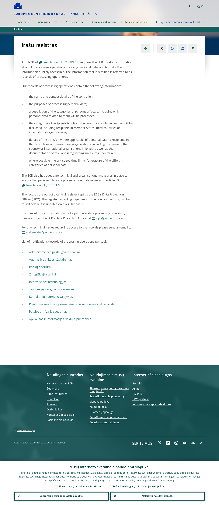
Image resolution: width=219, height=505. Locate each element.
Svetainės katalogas (26, 430)
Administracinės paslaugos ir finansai (54, 252)
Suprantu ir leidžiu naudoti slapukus (61, 496)
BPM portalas (140, 399)
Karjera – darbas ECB (60, 383)
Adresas (52, 404)
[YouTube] (184, 442)
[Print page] (145, 48)
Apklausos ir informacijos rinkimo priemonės (60, 319)
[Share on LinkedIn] (182, 48)
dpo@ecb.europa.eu (110, 218)
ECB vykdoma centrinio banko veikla (176, 22)
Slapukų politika (100, 401)
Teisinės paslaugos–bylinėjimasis (51, 289)
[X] (159, 442)
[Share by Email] (192, 48)
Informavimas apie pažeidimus (151, 404)
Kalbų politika (98, 407)
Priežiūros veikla (74, 22)
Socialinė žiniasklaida (60, 420)
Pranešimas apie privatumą (107, 396)
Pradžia (18, 29)
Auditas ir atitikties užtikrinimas (50, 259)
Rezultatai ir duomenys (104, 22)
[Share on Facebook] (172, 48)
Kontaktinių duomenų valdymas (51, 297)
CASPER (137, 394)
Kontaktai (53, 399)
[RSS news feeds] (201, 442)
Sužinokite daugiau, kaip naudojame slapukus (138, 487)
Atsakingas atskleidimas (104, 422)
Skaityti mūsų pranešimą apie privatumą (81, 487)
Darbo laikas (54, 409)
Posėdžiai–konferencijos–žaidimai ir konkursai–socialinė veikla (72, 304)
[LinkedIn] (167, 442)
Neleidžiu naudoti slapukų (157, 496)
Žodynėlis (53, 389)
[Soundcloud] (193, 442)
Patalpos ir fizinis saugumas (48, 311)
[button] (194, 6)
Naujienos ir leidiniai (136, 22)
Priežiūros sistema (47, 22)
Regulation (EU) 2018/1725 (61, 62)
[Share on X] (161, 48)
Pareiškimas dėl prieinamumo (108, 417)
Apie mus (23, 22)
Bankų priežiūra (40, 267)
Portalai (137, 383)
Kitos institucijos (57, 394)
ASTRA (136, 389)
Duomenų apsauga (101, 412)
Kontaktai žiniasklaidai (61, 415)
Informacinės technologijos (48, 282)
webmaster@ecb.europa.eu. (45, 232)
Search (189, 6)
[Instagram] (176, 442)
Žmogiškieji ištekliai (42, 274)
